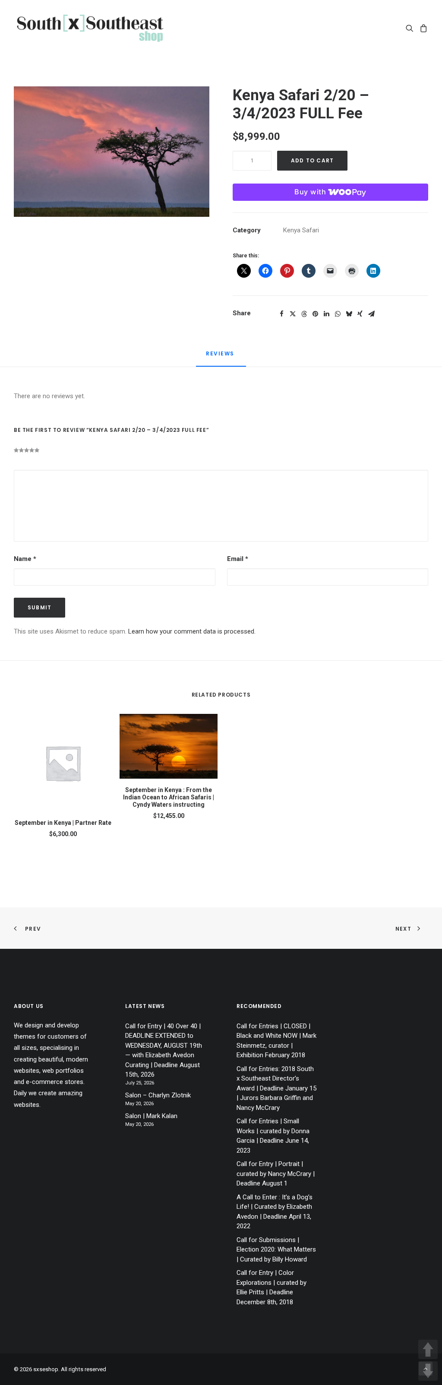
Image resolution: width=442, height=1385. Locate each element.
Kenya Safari (301, 230)
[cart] (422, 28)
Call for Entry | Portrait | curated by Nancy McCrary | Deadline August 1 (276, 1173)
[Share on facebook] (281, 314)
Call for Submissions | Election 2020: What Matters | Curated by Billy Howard (276, 1249)
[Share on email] (371, 314)
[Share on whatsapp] (337, 314)
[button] (411, 28)
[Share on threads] (304, 314)
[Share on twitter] (292, 314)
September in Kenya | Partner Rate (63, 822)
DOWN (428, 1371)
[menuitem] (411, 28)
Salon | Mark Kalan (151, 1116)
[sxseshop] (90, 28)
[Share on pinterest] (315, 314)
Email (237, 559)
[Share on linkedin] (326, 314)
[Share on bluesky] (349, 314)
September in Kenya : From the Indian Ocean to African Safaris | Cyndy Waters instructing (168, 797)
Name (25, 559)
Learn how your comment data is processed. (192, 631)
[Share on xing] (360, 314)
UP (428, 1349)
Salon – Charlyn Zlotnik (158, 1095)
